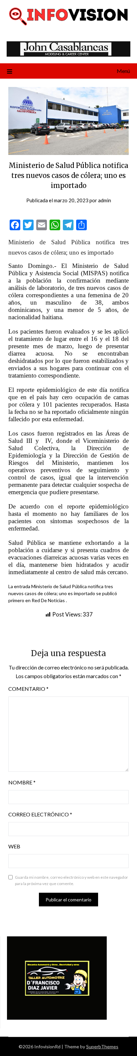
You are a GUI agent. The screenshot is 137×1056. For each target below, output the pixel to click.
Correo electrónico (40, 814)
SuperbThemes (102, 1046)
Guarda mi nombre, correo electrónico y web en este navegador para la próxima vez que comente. (71, 880)
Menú (123, 71)
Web (14, 846)
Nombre (22, 782)
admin (104, 200)
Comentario (28, 688)
